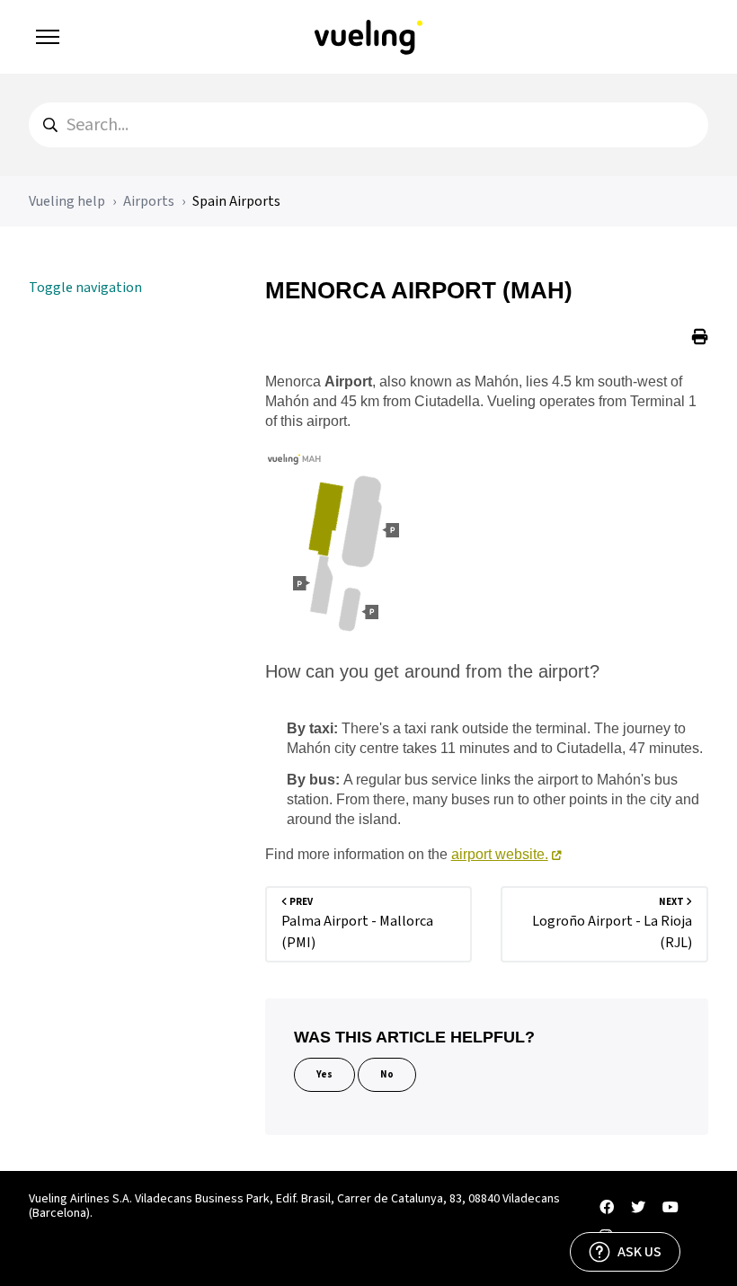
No (387, 1074)
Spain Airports (236, 201)
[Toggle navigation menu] (48, 37)
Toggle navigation (85, 287)
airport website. (499, 854)
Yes (324, 1074)
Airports (148, 201)
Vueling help (67, 201)
